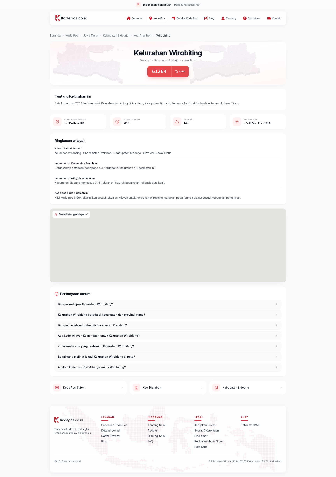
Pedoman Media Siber (208, 441)
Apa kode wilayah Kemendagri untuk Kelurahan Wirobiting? (99, 335)
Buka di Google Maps (71, 214)
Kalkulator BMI (250, 424)
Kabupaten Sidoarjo (116, 35)
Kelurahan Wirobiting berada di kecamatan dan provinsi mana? (101, 314)
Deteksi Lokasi (110, 430)
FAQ (150, 441)
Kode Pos (72, 35)
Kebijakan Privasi (205, 424)
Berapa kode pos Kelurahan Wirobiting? (85, 304)
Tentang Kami (156, 424)
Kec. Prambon (142, 35)
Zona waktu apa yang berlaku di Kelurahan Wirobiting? (96, 346)
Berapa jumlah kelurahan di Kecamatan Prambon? (92, 325)
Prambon (145, 60)
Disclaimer (200, 435)
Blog (104, 441)
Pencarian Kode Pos (114, 424)
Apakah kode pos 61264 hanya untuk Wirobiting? (92, 367)
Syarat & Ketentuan (206, 430)
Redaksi (153, 430)
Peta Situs (200, 446)
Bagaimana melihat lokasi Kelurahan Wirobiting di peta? (96, 356)
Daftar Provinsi (110, 435)
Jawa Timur (90, 35)
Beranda (55, 35)
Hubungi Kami (156, 435)
